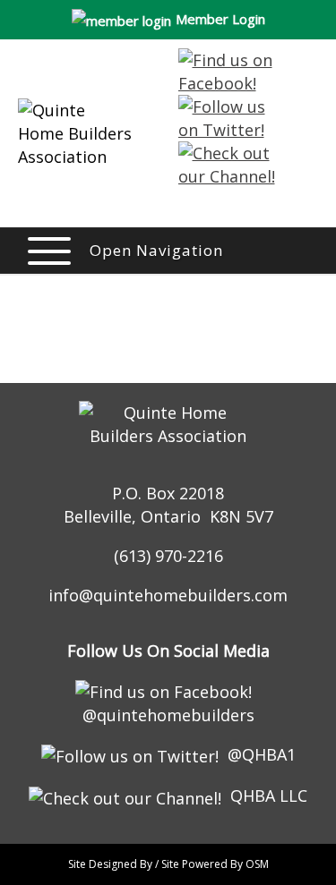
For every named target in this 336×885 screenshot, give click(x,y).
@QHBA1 (262, 754)
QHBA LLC (268, 795)
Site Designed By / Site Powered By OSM (168, 864)
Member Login (220, 19)
